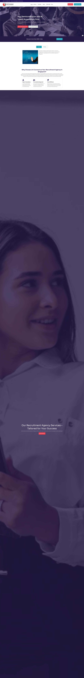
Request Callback (78, 4)
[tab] (39, 47)
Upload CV (70, 4)
